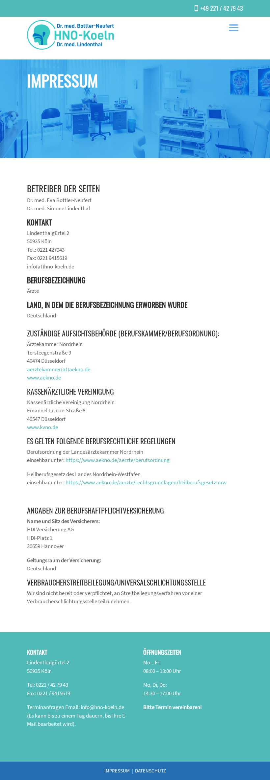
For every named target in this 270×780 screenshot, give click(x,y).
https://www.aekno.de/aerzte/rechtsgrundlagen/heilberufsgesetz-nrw (146, 482)
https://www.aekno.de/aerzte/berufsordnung (118, 460)
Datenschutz (150, 771)
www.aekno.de (44, 377)
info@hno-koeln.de (102, 707)
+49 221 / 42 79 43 (222, 8)
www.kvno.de (42, 427)
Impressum (117, 771)
